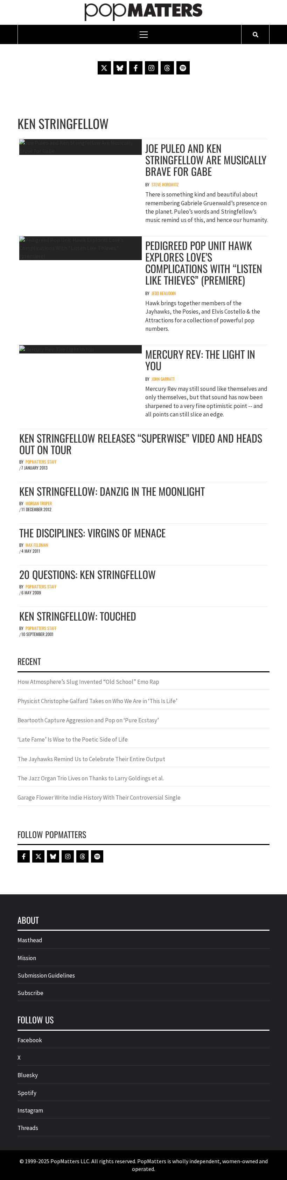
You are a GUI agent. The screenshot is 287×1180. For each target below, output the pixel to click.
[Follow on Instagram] (151, 67)
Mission (27, 958)
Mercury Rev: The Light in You (200, 359)
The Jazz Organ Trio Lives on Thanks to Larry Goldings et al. (91, 778)
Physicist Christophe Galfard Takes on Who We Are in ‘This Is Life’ (97, 701)
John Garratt (163, 379)
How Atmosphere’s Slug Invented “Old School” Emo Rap (89, 682)
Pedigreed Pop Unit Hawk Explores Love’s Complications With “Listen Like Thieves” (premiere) (203, 262)
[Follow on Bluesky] (120, 67)
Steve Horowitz (165, 184)
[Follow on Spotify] (183, 67)
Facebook (30, 1040)
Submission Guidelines (46, 975)
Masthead (30, 940)
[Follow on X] (104, 67)
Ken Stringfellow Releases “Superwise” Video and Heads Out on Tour (140, 443)
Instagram (30, 1110)
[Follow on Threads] (167, 67)
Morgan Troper (39, 503)
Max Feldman (37, 545)
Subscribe (30, 993)
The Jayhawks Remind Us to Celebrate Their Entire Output (91, 759)
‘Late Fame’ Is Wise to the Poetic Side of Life (73, 739)
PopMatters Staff (41, 462)
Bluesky (28, 1075)
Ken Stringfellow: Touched (77, 616)
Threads (28, 1128)
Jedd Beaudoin (164, 293)
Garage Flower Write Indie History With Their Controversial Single (99, 797)
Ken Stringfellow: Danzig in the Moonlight (112, 491)
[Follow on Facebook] (135, 67)
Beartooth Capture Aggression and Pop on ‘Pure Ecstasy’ (88, 720)
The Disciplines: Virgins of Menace (92, 533)
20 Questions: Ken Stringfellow (87, 574)
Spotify (27, 1093)
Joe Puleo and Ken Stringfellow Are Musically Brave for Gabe (205, 159)
